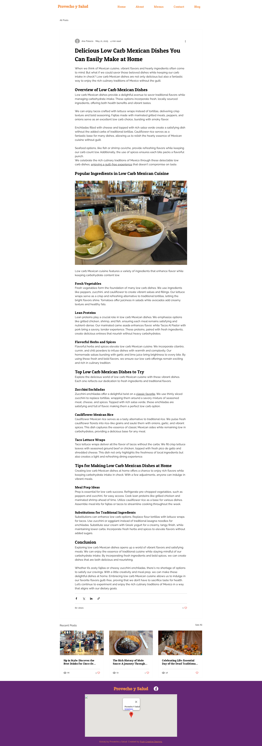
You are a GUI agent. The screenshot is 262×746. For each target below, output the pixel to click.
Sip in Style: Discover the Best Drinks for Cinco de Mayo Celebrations (79, 662)
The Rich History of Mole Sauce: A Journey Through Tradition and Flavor (129, 662)
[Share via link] (98, 598)
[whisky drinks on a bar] (82, 643)
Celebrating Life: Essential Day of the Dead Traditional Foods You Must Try (179, 662)
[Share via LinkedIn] (91, 598)
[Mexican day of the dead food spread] (180, 643)
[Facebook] (156, 688)
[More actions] (185, 41)
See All (198, 625)
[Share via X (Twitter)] (83, 598)
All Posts (64, 20)
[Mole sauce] (131, 643)
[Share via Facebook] (76, 598)
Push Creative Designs (151, 741)
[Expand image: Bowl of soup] (131, 223)
